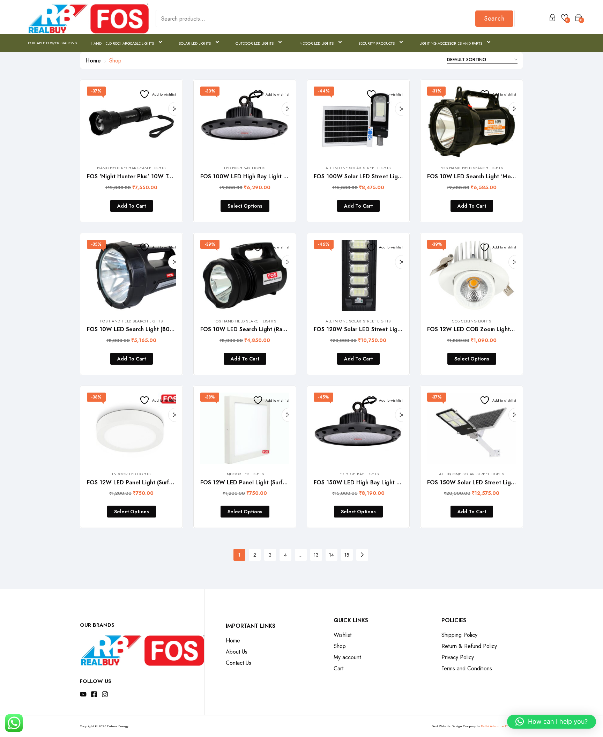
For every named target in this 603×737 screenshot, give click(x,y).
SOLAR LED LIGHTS (195, 43)
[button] (551, 722)
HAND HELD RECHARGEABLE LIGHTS (122, 43)
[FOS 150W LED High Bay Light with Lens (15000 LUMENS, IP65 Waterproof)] (358, 428)
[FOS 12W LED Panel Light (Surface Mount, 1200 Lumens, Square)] (244, 428)
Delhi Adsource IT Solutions (502, 726)
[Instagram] (105, 694)
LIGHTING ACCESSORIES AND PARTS (450, 43)
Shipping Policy (459, 635)
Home (93, 61)
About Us (236, 652)
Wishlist (342, 635)
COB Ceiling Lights (471, 321)
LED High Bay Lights (244, 168)
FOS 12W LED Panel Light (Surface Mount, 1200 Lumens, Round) (172, 482)
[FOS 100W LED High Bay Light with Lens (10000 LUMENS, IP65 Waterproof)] (244, 122)
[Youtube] (83, 694)
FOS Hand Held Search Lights (471, 168)
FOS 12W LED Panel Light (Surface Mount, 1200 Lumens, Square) (286, 482)
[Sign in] (552, 18)
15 (346, 554)
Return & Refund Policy (469, 646)
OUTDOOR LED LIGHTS (255, 43)
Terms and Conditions (466, 668)
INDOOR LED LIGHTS (316, 43)
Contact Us (238, 663)
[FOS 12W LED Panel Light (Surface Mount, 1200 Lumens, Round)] (131, 428)
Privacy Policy (457, 657)
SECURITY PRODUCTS (376, 43)
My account (347, 657)
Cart (338, 668)
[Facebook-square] (94, 694)
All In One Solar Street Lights (358, 168)
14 (331, 554)
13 (316, 554)
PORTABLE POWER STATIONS (52, 43)
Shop (340, 646)
